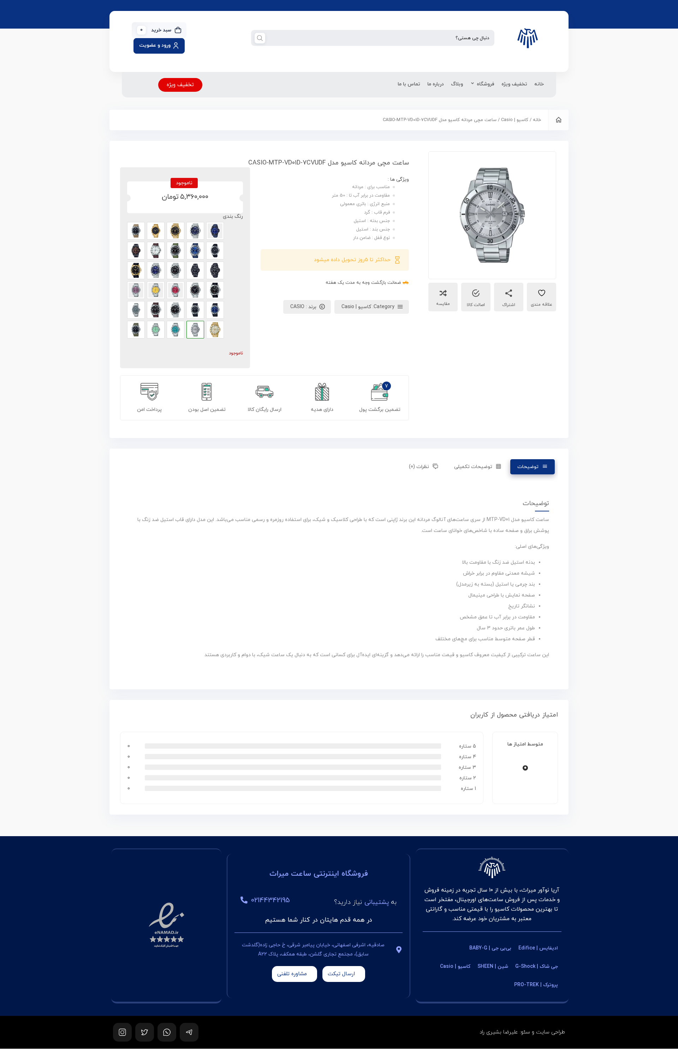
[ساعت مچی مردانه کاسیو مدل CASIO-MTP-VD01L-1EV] (215, 290)
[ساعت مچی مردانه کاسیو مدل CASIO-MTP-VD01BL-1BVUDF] (215, 270)
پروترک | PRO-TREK (536, 985)
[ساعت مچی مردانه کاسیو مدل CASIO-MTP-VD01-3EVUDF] (136, 329)
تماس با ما (409, 84)
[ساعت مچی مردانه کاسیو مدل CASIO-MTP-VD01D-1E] (175, 309)
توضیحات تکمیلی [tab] (473, 466)
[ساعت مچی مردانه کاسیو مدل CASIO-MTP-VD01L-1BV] (155, 309)
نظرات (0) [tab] (419, 466)
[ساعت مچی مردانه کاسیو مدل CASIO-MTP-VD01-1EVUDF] (195, 309)
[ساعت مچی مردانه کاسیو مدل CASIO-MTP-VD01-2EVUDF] (215, 309)
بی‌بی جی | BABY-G (490, 948)
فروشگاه (485, 84)
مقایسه (443, 304)
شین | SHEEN (492, 966)
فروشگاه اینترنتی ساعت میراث (318, 874)
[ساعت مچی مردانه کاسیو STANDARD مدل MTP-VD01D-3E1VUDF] (155, 329)
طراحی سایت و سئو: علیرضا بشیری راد (522, 1032)
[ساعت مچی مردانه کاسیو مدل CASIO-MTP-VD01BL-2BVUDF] (215, 230)
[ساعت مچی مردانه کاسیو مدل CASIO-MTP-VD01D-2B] (195, 230)
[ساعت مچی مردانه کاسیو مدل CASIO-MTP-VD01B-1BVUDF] (195, 270)
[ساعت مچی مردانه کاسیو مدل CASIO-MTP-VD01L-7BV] (155, 250)
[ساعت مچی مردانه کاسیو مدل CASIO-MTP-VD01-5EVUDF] (136, 230)
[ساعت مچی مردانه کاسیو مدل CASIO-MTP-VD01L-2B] (195, 250)
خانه (539, 84)
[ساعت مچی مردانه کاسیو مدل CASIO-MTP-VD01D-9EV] (155, 290)
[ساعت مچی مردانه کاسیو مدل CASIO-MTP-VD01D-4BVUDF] (175, 290)
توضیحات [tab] (528, 466)
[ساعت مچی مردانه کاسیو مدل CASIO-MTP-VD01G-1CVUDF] (155, 230)
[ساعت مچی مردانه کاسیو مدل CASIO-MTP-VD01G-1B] (175, 230)
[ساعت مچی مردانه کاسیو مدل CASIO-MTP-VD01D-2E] (155, 270)
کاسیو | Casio (514, 120)
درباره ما (435, 84)
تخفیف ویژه (514, 84)
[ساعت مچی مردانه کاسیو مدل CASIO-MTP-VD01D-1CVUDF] (136, 309)
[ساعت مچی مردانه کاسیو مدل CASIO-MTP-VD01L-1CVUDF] (215, 250)
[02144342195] (244, 900)
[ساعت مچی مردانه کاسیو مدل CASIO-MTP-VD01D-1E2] (195, 290)
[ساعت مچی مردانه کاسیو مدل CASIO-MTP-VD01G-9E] (215, 329)
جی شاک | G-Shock (536, 966)
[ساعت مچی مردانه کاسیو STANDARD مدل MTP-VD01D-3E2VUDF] (175, 329)
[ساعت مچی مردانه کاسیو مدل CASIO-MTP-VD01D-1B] (175, 270)
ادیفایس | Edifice (538, 948)
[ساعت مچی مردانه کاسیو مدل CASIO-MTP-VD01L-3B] (175, 250)
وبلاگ (457, 84)
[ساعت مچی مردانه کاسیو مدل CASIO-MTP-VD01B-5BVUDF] (136, 250)
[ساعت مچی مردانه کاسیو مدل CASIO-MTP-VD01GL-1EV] (136, 270)
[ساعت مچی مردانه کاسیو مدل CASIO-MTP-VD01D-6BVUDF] (136, 290)
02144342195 (270, 900)
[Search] (260, 38)
